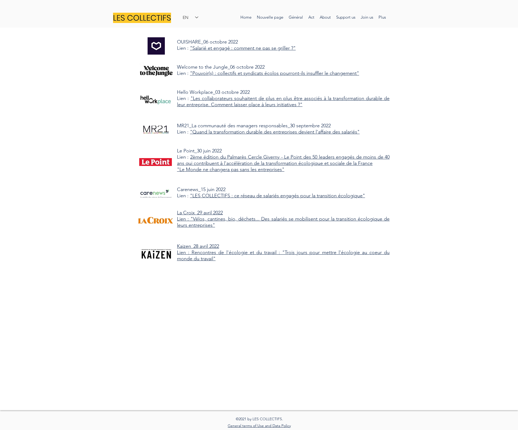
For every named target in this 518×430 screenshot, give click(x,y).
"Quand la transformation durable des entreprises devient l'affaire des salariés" (275, 132)
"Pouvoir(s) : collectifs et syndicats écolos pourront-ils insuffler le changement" (274, 73)
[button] (325, 17)
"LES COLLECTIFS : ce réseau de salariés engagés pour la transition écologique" (277, 196)
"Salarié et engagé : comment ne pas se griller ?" (243, 48)
